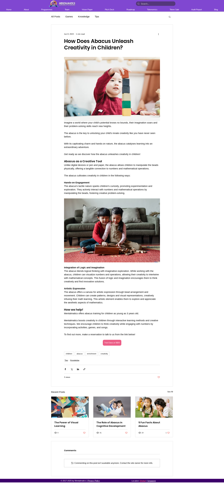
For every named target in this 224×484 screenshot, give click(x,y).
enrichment (91, 354)
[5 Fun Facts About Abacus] (154, 407)
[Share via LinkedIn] (78, 369)
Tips (97, 16)
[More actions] (158, 34)
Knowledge (84, 16)
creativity (104, 354)
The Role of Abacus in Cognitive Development (110, 424)
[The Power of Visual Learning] (70, 407)
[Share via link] (84, 369)
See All (170, 392)
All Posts (55, 16)
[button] (169, 17)
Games (69, 16)
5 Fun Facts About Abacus (149, 424)
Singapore (151, 481)
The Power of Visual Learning (66, 424)
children (69, 354)
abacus (80, 354)
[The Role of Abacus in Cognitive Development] (112, 407)
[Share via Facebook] (65, 369)
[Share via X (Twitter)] (71, 369)
